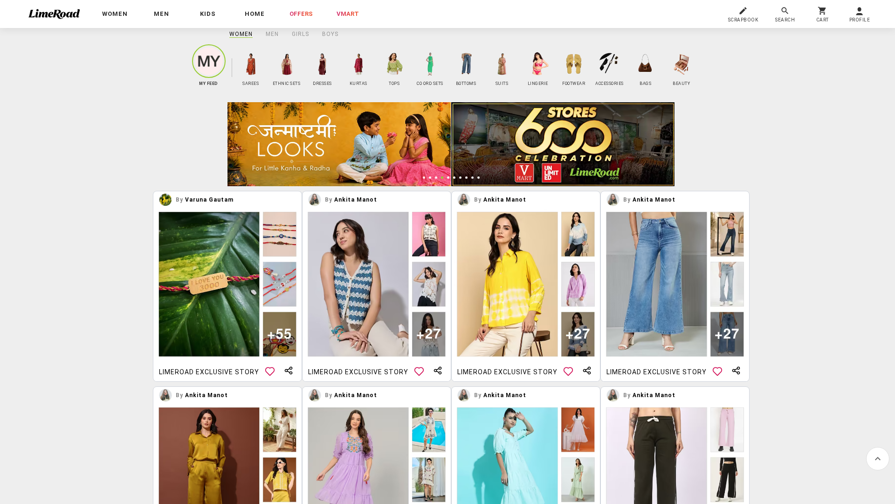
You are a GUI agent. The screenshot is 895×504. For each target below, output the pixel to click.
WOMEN (241, 34)
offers (301, 13)
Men (272, 34)
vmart (348, 13)
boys (330, 34)
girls (300, 34)
